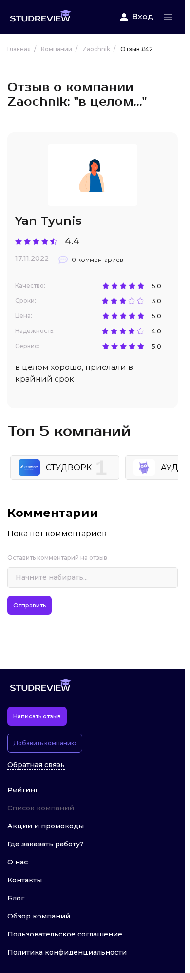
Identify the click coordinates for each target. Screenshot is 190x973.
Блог (15, 898)
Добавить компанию (44, 743)
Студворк (69, 467)
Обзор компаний (38, 916)
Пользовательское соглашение (64, 934)
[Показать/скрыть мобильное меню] (168, 17)
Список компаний (40, 808)
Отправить (29, 605)
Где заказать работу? (45, 844)
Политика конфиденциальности (67, 952)
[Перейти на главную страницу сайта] (40, 17)
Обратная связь (36, 765)
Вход (142, 16)
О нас (17, 862)
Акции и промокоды (45, 826)
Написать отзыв (37, 716)
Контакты (24, 880)
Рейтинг (22, 790)
